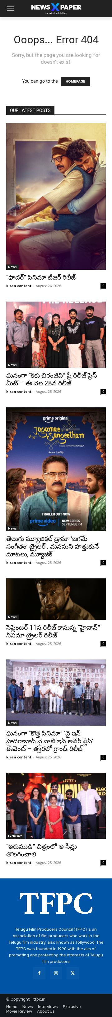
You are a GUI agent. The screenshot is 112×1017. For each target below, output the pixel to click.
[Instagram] (56, 973)
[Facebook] (39, 973)
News (12, 267)
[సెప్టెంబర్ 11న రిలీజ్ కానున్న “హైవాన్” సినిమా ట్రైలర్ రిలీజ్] (56, 599)
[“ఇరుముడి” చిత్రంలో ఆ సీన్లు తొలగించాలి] (56, 806)
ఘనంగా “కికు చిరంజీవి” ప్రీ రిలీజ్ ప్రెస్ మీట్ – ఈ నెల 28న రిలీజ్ (51, 379)
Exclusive (15, 836)
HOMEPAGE (75, 81)
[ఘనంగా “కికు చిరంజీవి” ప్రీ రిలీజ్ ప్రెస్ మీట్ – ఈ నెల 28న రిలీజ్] (56, 335)
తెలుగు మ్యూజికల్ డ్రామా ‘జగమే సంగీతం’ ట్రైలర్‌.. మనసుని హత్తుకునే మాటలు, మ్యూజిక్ (52, 546)
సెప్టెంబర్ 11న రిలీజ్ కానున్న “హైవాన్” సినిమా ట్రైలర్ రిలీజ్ (53, 631)
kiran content (18, 285)
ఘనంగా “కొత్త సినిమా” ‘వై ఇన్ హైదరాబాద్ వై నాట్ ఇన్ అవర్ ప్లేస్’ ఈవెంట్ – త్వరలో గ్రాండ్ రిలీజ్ (49, 741)
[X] (73, 973)
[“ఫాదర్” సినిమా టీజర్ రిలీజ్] (56, 196)
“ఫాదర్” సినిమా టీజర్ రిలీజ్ (41, 277)
